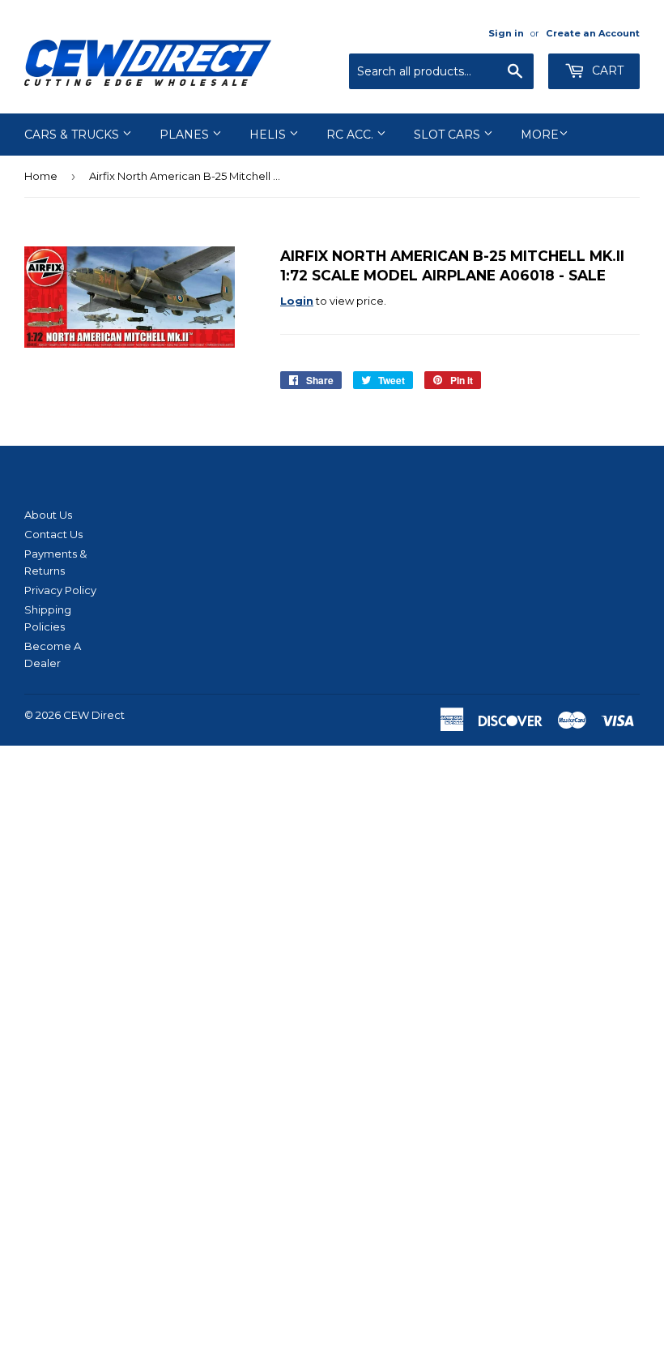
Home (40, 175)
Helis (269, 134)
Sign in (506, 33)
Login (296, 300)
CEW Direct (94, 714)
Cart (606, 70)
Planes (186, 134)
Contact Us (53, 534)
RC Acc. (351, 134)
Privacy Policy (60, 590)
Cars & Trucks (73, 134)
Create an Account (593, 33)
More (540, 134)
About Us (48, 514)
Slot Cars (448, 134)
